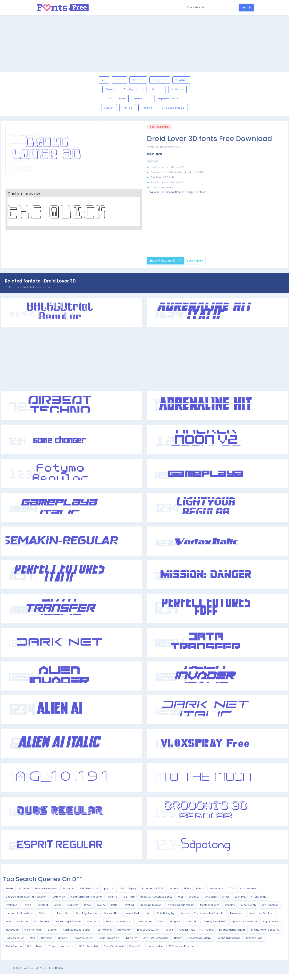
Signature (68, 888)
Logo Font (117, 98)
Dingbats (160, 80)
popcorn (109, 888)
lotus (114, 905)
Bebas (200, 888)
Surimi (9, 888)
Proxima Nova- (33, 929)
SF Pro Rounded (88, 946)
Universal (42, 905)
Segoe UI (194, 896)
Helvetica (128, 905)
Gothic (157, 89)
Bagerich (46, 938)
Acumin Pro (156, 946)
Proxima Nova (112, 913)
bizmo (185, 913)
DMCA (59, 968)
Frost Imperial (104, 929)
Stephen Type (254, 938)
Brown (88, 905)
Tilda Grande (14, 946)
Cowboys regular (83, 938)
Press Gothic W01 (114, 946)
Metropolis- (237, 913)
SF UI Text (240, 896)
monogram (124, 929)
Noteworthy (216, 888)
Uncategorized (173, 107)
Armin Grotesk (247, 888)
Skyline (101, 905)
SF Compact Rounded (181, 946)
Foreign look (133, 89)
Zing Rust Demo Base (155, 938)
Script (109, 107)
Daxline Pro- (136, 946)
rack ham (129, 896)
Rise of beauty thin (148, 929)
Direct (225, 896)
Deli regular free (15, 938)
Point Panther (41, 921)
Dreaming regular (150, 905)
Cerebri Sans (144, 921)
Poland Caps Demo (228, 938)
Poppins (230, 905)
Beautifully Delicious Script (156, 896)
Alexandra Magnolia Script (86, 896)
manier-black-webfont (19, 913)
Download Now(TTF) (167, 261)
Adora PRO (192, 921)
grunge (62, 938)
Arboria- (24, 888)
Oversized (11, 905)
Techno (147, 107)
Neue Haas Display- (261, 913)
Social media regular (118, 921)
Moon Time (93, 921)
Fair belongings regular (180, 905)
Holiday (177, 89)
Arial (180, 896)
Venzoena (211, 896)
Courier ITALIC (187, 929)
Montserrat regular (46, 888)
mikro (148, 913)
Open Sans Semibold (244, 921)
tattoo (127, 107)
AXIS (231, 888)
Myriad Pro (131, 938)
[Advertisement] (144, 43)
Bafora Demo (35, 946)
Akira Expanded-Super (76, 929)
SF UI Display (258, 896)
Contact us (46, 968)
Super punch (248, 905)
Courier (169, 929)
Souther (52, 929)
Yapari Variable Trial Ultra (209, 913)
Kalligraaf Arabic (109, 938)
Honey (178, 938)
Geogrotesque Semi (199, 938)
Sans (52, 946)
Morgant (175, 921)
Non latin (141, 98)
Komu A (173, 888)
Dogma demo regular (232, 929)
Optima (112, 896)
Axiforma (22, 921)
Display (181, 80)
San (67, 913)
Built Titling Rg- (166, 913)
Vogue (57, 905)
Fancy (110, 89)
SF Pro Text (207, 929)
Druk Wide (59, 896)
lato (57, 913)
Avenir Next (132, 913)
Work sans (67, 946)
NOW (8, 921)
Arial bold (72, 905)
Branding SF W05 (152, 888)
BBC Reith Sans (89, 888)
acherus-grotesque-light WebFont (26, 896)
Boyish (27, 905)
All (104, 80)
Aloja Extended (271, 921)
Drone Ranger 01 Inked (68, 921)
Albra (161, 921)
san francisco (269, 905)
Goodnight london (87, 913)
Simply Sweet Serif (215, 921)
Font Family (195, 261)
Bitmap (138, 80)
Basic (119, 80)
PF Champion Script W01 (265, 929)
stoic (33, 938)
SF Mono (44, 913)
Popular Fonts (168, 98)
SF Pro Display (128, 888)
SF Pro (187, 888)
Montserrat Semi (210, 905)
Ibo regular (12, 929)
